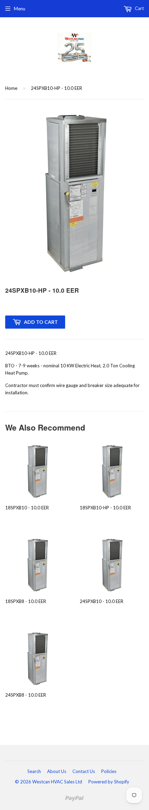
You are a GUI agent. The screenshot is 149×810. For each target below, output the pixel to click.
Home (11, 88)
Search (34, 771)
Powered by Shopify (108, 781)
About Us (56, 771)
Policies (108, 771)
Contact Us (83, 771)
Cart (139, 8)
